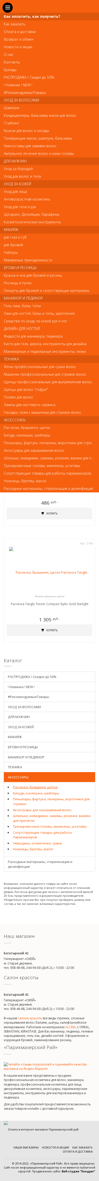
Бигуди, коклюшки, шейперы (36, 793)
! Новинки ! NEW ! (21, 687)
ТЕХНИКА (15, 767)
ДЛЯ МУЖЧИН (19, 716)
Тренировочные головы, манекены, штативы (50, 826)
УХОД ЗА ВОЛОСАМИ (24, 707)
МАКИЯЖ (15, 737)
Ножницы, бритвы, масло (33, 849)
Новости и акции (55, 1147)
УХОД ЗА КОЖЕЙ (21, 727)
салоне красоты (30, 1018)
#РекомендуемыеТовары (28, 696)
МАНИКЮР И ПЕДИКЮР (26, 757)
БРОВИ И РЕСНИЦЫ (23, 747)
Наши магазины (26, 1147)
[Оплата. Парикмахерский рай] (41, 1129)
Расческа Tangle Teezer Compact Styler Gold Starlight (49, 604)
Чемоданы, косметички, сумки (37, 843)
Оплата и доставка (78, 1151)
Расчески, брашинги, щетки (35, 787)
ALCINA (70, 1027)
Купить (52, 513)
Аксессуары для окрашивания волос (42, 810)
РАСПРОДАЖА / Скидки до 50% (32, 676)
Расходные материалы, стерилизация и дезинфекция (40, 864)
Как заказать (82, 1147)
